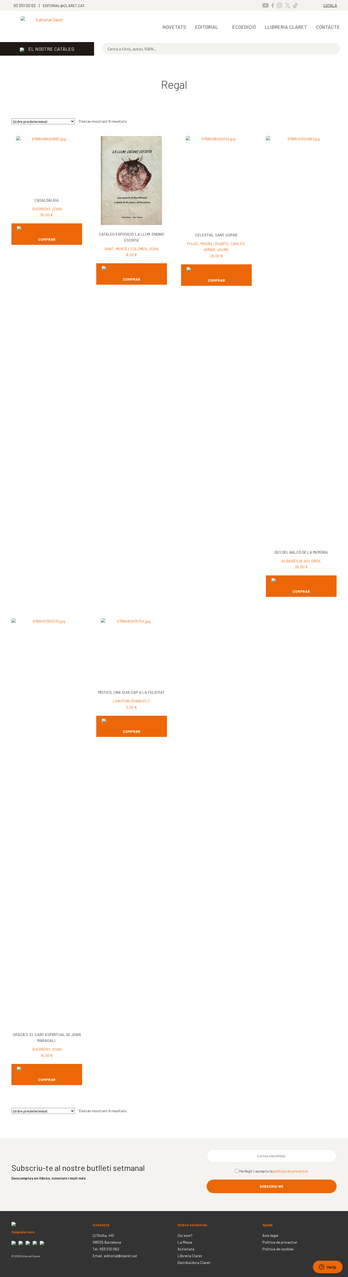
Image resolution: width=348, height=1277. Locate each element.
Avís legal (270, 1235)
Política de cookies (278, 1249)
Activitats (186, 1249)
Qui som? (185, 1235)
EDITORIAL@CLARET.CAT (64, 5)
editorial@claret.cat (120, 1255)
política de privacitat (291, 1171)
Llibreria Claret (190, 1255)
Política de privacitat (279, 1242)
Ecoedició (244, 27)
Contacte (328, 27)
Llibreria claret (286, 27)
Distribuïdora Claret (194, 1262)
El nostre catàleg (51, 49)
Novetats (174, 27)
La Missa (185, 1242)
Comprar (46, 239)
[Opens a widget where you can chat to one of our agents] (328, 1267)
